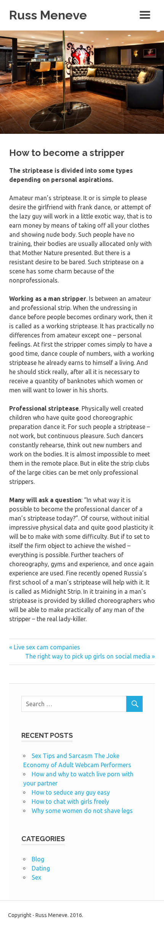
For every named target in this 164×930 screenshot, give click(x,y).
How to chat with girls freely (70, 801)
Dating (41, 868)
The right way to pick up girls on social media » (90, 656)
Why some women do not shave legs (82, 810)
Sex (36, 877)
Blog (38, 859)
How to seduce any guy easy (71, 792)
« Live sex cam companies (44, 647)
